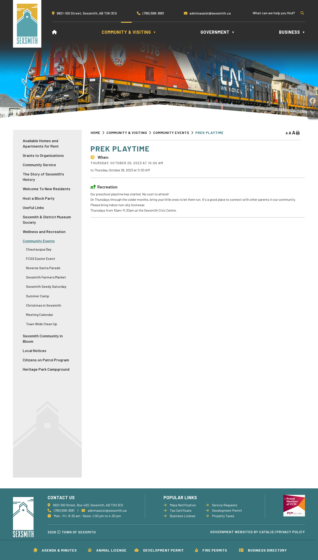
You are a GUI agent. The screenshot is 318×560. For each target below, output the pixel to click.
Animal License (111, 550)
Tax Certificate (180, 510)
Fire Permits (214, 550)
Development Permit (163, 550)
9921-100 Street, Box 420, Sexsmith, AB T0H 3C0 (88, 505)
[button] (302, 13)
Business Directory (267, 550)
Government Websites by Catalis (242, 532)
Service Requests (224, 505)
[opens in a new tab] (312, 100)
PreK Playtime (209, 132)
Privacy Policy (290, 532)
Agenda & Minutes (59, 550)
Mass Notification (183, 505)
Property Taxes (223, 516)
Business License (182, 516)
